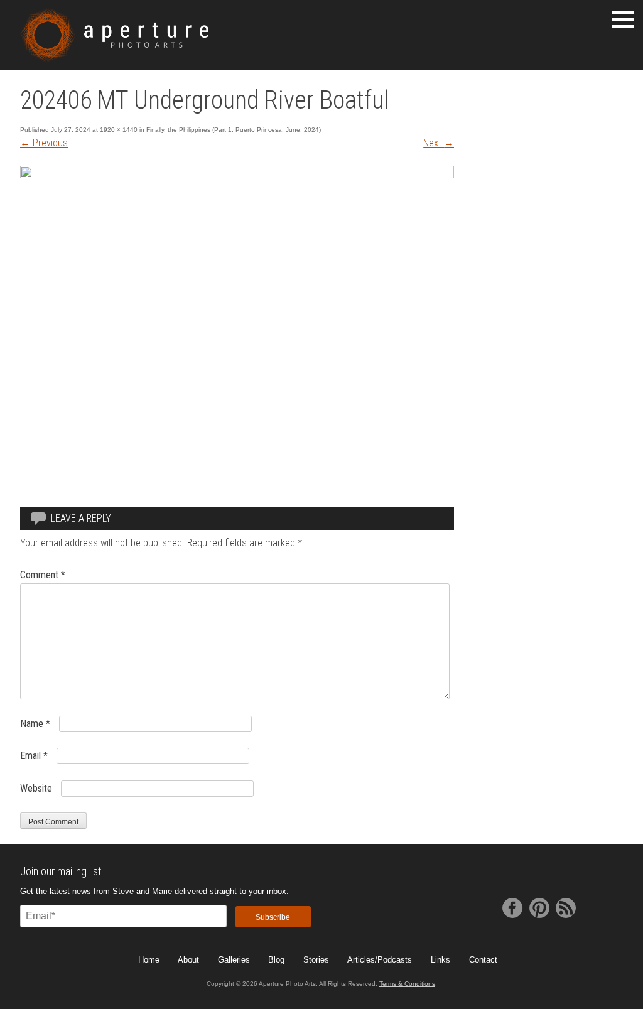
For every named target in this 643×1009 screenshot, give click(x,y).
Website (36, 788)
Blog (276, 959)
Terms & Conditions (407, 983)
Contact (483, 959)
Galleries (234, 959)
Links (440, 959)
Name (35, 724)
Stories (316, 959)
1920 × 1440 (119, 129)
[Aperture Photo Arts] (114, 35)
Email (34, 756)
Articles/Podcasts (379, 959)
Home (148, 959)
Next (438, 143)
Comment (42, 575)
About (188, 959)
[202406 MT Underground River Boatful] (237, 175)
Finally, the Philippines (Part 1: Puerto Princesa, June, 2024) (233, 129)
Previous (44, 143)
